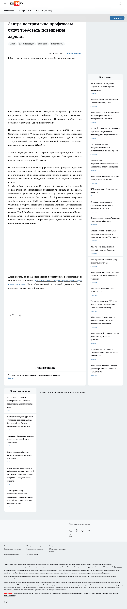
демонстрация (26, 43)
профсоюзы (57, 43)
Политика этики (32, 554)
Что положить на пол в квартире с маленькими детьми (34, 376)
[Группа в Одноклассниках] (77, 530)
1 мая (12, 43)
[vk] (12, 315)
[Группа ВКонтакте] (70, 530)
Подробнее (118, 567)
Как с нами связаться (11, 554)
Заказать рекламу (44, 10)
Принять (117, 18)
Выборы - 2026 (25, 10)
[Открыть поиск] (120, 3)
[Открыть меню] (5, 3)
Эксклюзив (9, 10)
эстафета (42, 43)
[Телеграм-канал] (83, 530)
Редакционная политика (35, 549)
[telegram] (20, 315)
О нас (6, 546)
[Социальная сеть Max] (70, 535)
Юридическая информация (36, 546)
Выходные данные (55, 546)
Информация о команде (12, 549)
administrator (74, 53)
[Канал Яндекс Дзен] (89, 530)
